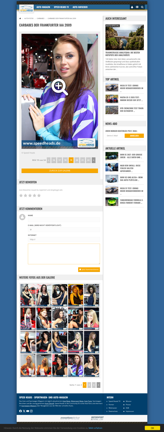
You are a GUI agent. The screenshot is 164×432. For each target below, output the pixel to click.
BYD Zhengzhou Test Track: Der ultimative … (132, 109)
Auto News (66, 401)
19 (71, 160)
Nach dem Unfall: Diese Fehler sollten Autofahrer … (130, 168)
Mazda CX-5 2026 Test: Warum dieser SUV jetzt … (131, 98)
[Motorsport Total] (97, 418)
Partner (111, 404)
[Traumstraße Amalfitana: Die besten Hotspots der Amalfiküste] (124, 37)
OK (152, 428)
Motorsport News (77, 401)
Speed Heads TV (114, 401)
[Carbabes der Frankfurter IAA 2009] (27, 295)
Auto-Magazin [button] (43, 7)
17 (59, 160)
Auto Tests (88, 401)
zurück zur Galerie (59, 170)
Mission (128, 401)
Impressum (130, 411)
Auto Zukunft (49, 403)
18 (65, 160)
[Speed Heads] (26, 8)
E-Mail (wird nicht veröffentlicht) (44, 225)
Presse (128, 404)
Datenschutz (113, 411)
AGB (127, 408)
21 (82, 160)
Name (30, 215)
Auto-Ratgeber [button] (80, 7)
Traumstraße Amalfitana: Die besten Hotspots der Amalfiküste (122, 54)
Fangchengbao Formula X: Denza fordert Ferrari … (131, 201)
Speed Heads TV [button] (61, 7)
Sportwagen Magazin (29, 406)
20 (77, 160)
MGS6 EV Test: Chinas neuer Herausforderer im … (131, 88)
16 (54, 160)
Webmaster (113, 408)
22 (88, 160)
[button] (27, 91)
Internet (32, 235)
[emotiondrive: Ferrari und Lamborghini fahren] (70, 418)
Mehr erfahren (95, 428)
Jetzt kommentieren (90, 269)
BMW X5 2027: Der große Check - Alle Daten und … (131, 156)
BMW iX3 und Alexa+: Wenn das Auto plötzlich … (131, 178)
